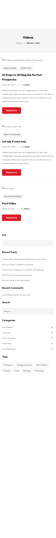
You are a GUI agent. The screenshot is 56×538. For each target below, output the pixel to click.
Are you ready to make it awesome (17, 264)
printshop (39, 370)
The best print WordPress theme (17, 275)
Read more (11, 110)
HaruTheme (10, 68)
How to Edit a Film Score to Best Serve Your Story (24, 259)
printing (26, 370)
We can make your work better (16, 280)
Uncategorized (12, 196)
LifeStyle (25, 68)
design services (24, 365)
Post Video (9, 203)
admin (27, 84)
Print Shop (6, 343)
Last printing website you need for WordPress (23, 269)
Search (50, 311)
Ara (4, 234)
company (8, 365)
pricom (7, 370)
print (17, 370)
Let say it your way (14, 141)
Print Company (12, 134)
